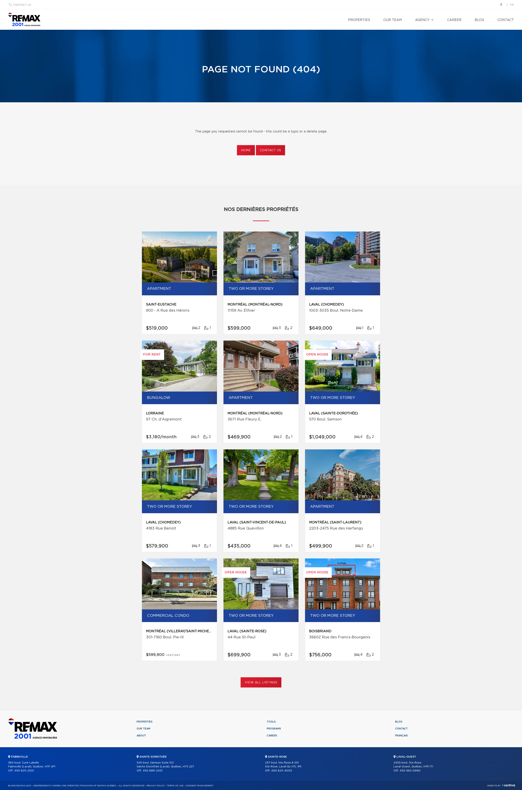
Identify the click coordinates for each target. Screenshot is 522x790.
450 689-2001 (153, 770)
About (141, 735)
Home (246, 150)
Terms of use (175, 786)
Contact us (22, 5)
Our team (392, 20)
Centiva (508, 785)
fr (512, 5)
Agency (422, 20)
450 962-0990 (410, 770)
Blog (479, 20)
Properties (359, 20)
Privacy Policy (156, 786)
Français (401, 735)
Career (454, 20)
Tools (271, 721)
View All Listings (261, 682)
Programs (274, 728)
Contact (505, 20)
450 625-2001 (24, 770)
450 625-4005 (281, 770)
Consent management (199, 786)
